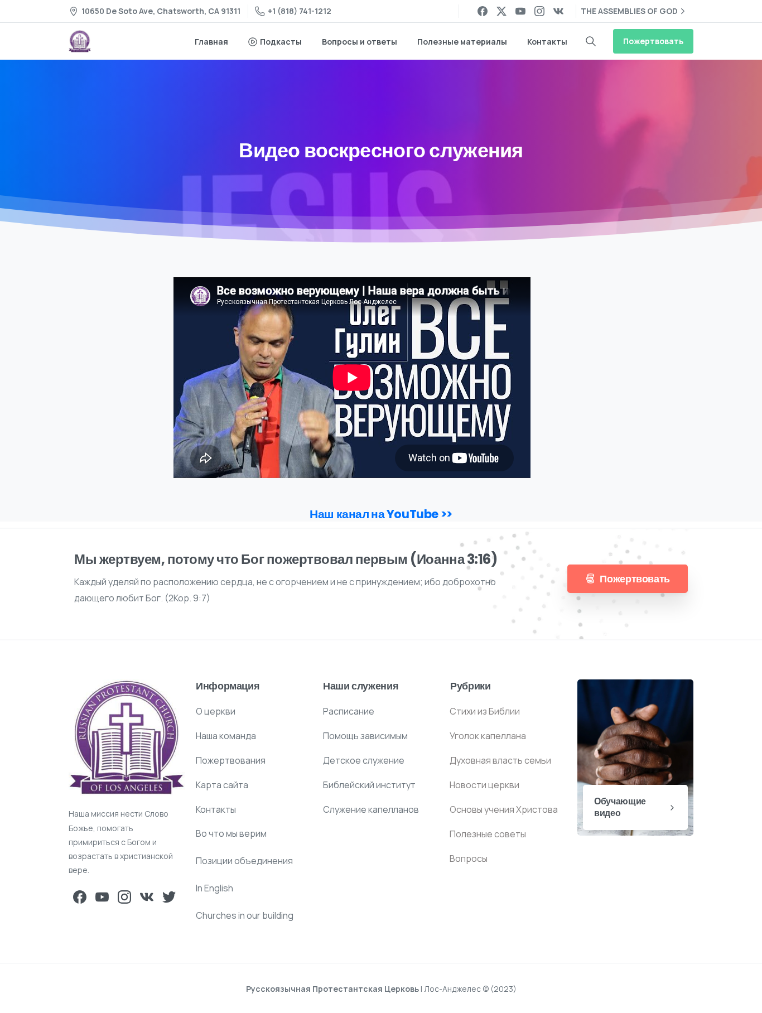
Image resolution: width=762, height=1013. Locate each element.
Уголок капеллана (488, 736)
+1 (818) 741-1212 (299, 11)
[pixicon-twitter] (169, 896)
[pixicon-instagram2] (124, 896)
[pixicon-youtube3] (102, 896)
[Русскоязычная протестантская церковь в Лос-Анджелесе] (127, 737)
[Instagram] (539, 11)
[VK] (558, 11)
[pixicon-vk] (147, 896)
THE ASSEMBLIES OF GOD (629, 11)
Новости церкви (484, 785)
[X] (501, 11)
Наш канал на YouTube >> (381, 514)
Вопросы (469, 858)
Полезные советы (488, 834)
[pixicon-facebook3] (80, 896)
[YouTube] (520, 11)
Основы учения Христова (504, 809)
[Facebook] (483, 11)
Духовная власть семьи (500, 760)
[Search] (590, 41)
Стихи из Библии (485, 711)
